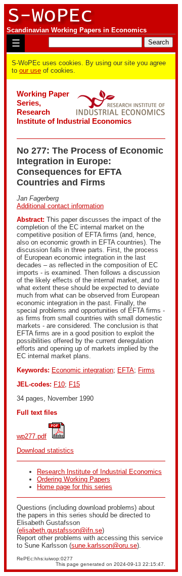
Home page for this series (74, 487)
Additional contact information (60, 206)
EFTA (125, 370)
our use (30, 70)
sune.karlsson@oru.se (104, 545)
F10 (59, 384)
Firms (146, 370)
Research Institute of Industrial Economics (99, 471)
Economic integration (82, 370)
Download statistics (45, 450)
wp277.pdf (32, 436)
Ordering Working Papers (73, 479)
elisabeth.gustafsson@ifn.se (60, 530)
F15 (74, 384)
